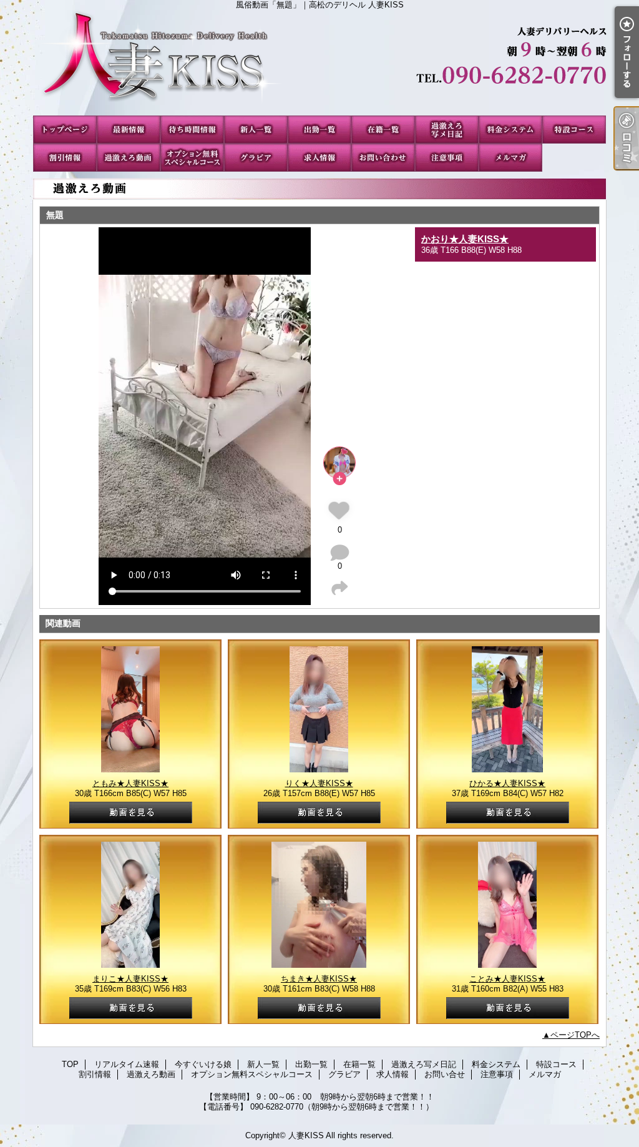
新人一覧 (256, 130)
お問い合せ (383, 158)
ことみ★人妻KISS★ (507, 978)
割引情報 (65, 158)
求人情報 (319, 158)
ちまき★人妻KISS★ (319, 978)
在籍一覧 (383, 130)
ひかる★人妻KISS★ (507, 783)
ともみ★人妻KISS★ (130, 783)
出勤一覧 (319, 130)
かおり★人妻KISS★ (465, 239)
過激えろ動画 (128, 158)
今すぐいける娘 (192, 130)
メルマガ (510, 158)
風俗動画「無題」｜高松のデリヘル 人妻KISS (319, 62)
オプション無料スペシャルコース (192, 158)
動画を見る (130, 813)
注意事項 (447, 158)
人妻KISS (306, 1135)
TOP (65, 130)
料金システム (510, 130)
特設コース (574, 130)
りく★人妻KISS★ (319, 783)
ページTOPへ (575, 1035)
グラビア (256, 158)
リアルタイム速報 (128, 130)
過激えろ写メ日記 (447, 130)
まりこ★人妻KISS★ (130, 978)
